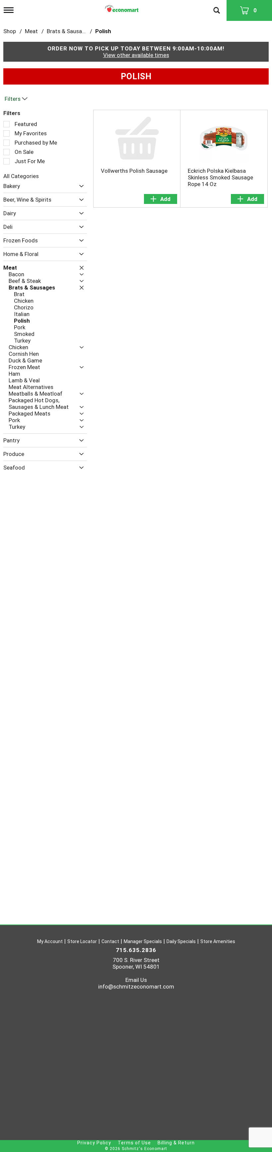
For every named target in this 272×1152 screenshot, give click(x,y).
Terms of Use (134, 1142)
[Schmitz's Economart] (122, 7)
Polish (103, 31)
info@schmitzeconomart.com (136, 986)
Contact (110, 941)
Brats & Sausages (69, 31)
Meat (31, 31)
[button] (80, 186)
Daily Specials (181, 941)
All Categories (21, 176)
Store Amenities (217, 941)
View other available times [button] (136, 55)
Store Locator (82, 941)
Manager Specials (143, 941)
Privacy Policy (94, 1142)
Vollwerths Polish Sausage (134, 170)
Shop (9, 31)
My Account (50, 941)
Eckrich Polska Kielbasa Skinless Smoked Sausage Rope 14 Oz (220, 177)
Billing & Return (176, 1142)
